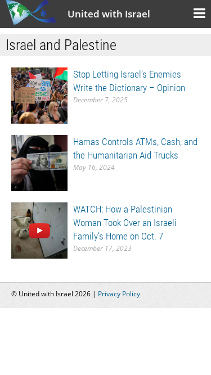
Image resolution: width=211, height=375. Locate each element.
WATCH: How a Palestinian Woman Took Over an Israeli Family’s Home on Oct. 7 (125, 223)
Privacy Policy (119, 294)
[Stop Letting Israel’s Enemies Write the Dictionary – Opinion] (39, 95)
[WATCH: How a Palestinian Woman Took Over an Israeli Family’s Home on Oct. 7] (39, 229)
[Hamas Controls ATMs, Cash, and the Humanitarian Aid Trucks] (39, 162)
